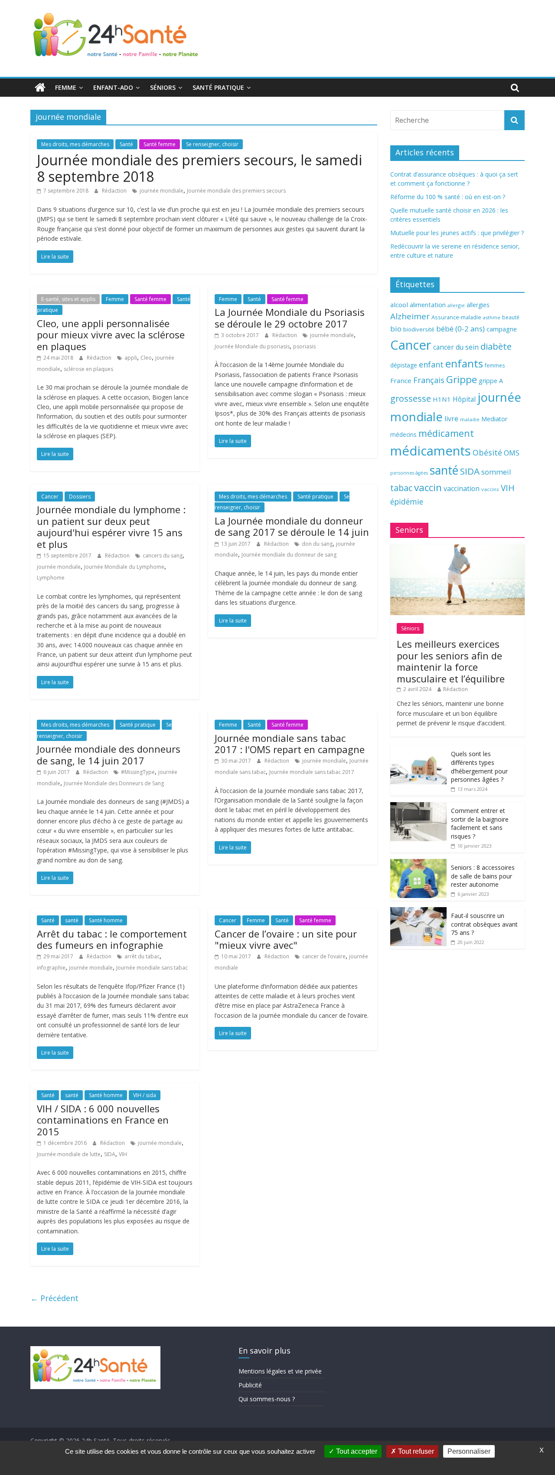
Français (428, 380)
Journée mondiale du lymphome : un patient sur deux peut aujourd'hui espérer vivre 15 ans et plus (111, 526)
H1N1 (442, 399)
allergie (456, 305)
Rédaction (115, 190)
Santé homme (106, 920)
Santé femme (160, 144)
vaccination (462, 488)
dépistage (403, 365)
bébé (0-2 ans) (460, 329)
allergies (478, 305)
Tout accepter (355, 1451)
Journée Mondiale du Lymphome (124, 566)
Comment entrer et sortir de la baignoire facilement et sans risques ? (480, 823)
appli (130, 357)
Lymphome (51, 577)
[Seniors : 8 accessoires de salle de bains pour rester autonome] (418, 863)
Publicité (250, 1385)
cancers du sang (163, 555)
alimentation (428, 305)
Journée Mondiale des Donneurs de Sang (114, 783)
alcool (399, 304)
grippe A (491, 381)
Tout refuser (415, 1451)
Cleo (146, 357)
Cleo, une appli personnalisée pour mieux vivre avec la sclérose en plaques (111, 335)
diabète (496, 346)
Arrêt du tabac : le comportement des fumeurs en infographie (112, 939)
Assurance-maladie (456, 317)
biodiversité (418, 329)
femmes (495, 365)
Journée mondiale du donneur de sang (289, 554)
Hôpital (464, 399)
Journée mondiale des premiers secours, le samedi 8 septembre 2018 (199, 168)
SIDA (109, 1154)
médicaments (430, 450)
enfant (431, 364)
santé (71, 920)
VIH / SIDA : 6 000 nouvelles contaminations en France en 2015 (103, 1120)
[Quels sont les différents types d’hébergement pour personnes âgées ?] (418, 750)
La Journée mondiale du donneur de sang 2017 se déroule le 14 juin (292, 526)
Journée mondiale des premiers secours (236, 190)
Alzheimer (410, 316)
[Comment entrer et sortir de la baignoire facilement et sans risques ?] (418, 807)
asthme (491, 317)
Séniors (163, 87)
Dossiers (80, 496)
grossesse (410, 398)
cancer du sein (456, 347)
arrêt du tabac (142, 956)
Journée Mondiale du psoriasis (252, 346)
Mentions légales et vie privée (280, 1371)
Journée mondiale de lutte (69, 1154)
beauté (510, 317)
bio (396, 329)
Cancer (50, 496)
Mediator (494, 419)
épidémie (406, 501)
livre (451, 418)
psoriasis (304, 346)
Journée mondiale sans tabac (152, 967)
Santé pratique (218, 87)
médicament (446, 433)
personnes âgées (409, 473)
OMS (511, 453)
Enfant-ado (113, 87)
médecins (403, 434)
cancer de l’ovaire (324, 956)
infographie (51, 967)
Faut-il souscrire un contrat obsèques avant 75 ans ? (484, 924)
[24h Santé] (40, 88)
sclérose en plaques (88, 369)
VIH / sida (144, 1095)
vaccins (490, 489)
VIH (123, 1154)
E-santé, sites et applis (68, 299)
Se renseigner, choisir (212, 144)
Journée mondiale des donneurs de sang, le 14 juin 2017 (108, 754)
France (400, 380)
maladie (470, 419)
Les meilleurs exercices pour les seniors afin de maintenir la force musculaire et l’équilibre (451, 661)
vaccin (428, 487)
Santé (126, 144)
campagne (501, 328)
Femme (65, 87)
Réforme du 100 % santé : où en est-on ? (447, 197)
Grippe (461, 379)
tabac (401, 488)
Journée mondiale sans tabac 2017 (311, 772)
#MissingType (138, 772)
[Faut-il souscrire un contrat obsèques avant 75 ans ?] (418, 912)
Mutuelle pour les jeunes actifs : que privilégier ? (457, 233)
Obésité (487, 452)
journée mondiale (161, 190)
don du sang (317, 543)
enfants (464, 363)
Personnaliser (468, 1451)
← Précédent (54, 1298)
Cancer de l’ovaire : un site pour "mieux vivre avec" (286, 939)
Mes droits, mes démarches (75, 144)
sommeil (496, 472)
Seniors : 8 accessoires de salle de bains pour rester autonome (483, 875)
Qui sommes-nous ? (266, 1399)
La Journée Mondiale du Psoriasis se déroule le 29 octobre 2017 (290, 317)
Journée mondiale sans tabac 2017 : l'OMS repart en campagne (290, 743)
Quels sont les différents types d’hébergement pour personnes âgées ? (479, 766)
